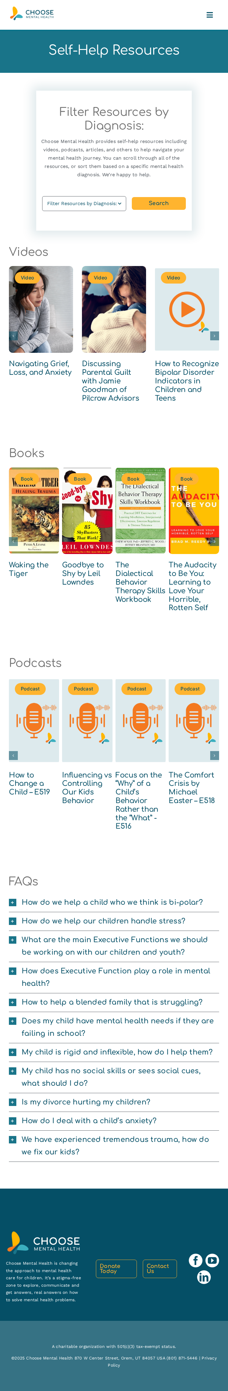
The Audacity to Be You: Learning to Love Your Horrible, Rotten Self (192, 586)
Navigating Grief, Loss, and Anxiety (40, 368)
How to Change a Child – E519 (29, 784)
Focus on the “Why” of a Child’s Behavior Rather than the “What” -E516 (138, 801)
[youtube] (212, 1260)
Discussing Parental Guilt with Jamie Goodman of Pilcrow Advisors (110, 381)
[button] (13, 335)
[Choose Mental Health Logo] (32, 8)
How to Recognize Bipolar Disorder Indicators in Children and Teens (187, 381)
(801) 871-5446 (183, 1358)
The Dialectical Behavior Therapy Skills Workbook (140, 582)
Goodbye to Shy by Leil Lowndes (83, 573)
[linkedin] (204, 1277)
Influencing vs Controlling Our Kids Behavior (87, 788)
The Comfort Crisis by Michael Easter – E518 (192, 788)
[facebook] (195, 1260)
